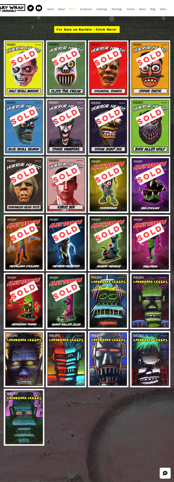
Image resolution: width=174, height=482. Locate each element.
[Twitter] (30, 8)
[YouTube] (39, 8)
